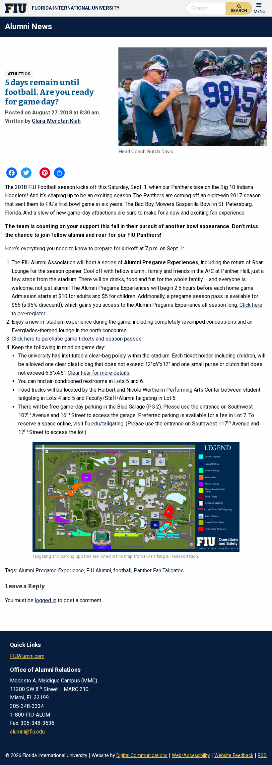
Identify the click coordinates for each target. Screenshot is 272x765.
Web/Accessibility (191, 755)
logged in (45, 600)
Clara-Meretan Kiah (56, 121)
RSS (262, 755)
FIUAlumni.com (27, 656)
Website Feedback (233, 755)
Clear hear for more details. (99, 373)
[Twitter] (26, 172)
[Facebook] (11, 172)
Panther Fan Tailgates (159, 570)
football (122, 570)
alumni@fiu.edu (27, 732)
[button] (259, 7)
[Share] (59, 172)
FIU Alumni (98, 570)
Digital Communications (142, 755)
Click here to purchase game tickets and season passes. (77, 339)
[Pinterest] (44, 172)
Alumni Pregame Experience (51, 570)
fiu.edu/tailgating (104, 423)
